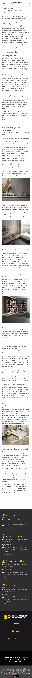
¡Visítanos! (13, 492)
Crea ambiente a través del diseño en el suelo (14, 347)
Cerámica (23, 132)
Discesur (8, 12)
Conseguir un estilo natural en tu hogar (14, 6)
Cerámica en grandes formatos (11, 128)
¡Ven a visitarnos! (18, 115)
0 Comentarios (14, 10)
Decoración (24, 10)
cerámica (21, 142)
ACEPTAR (16, 676)
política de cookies (20, 673)
